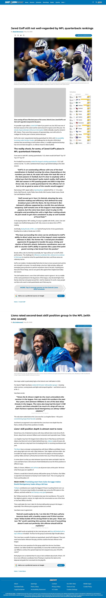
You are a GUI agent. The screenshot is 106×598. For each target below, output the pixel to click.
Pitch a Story (35, 586)
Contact (54, 584)
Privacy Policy (56, 586)
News (26, 2)
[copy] (24, 35)
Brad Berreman (18, 31)
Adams (50, 441)
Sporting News (39, 190)
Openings (34, 584)
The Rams (17, 449)
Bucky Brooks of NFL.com (29, 229)
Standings (46, 2)
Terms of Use (71, 586)
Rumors (32, 2)
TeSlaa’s (16, 488)
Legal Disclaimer (19, 589)
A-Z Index (55, 589)
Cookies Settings (72, 589)
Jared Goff (34, 125)
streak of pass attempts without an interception (29, 130)
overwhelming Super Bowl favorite (24, 419)
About (16, 584)
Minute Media (12, 593)
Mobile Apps (87, 584)
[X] (96, 2)
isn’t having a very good (38, 492)
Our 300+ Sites (71, 584)
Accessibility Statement (38, 589)
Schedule (38, 2)
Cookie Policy (87, 586)
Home (16, 302)
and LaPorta (34, 467)
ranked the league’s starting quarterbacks (44, 161)
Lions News (22, 571)
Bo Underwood (18, 322)
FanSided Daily (18, 586)
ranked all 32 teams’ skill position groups (44, 385)
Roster (52, 2)
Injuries (58, 2)
